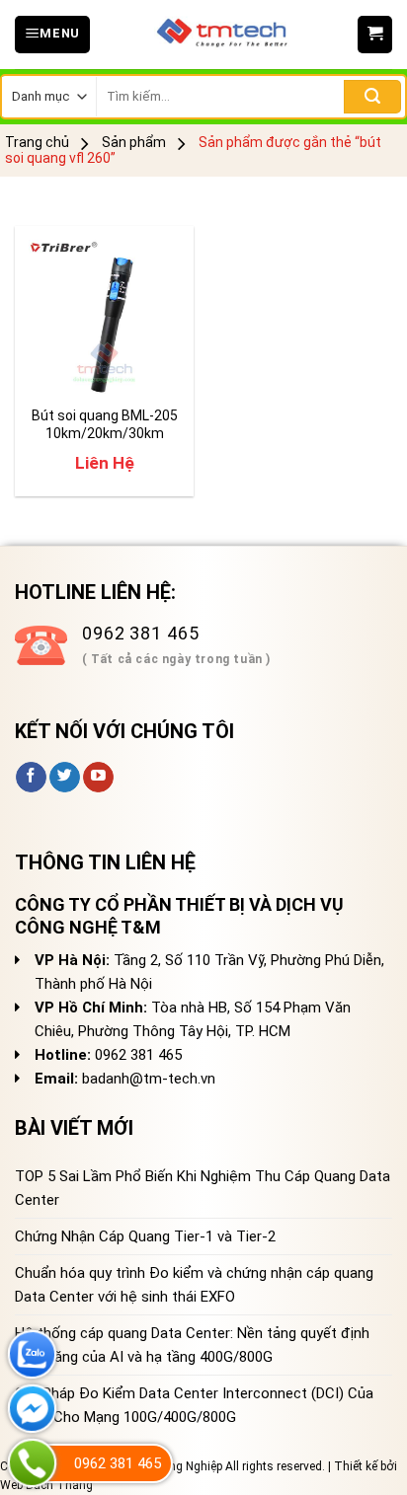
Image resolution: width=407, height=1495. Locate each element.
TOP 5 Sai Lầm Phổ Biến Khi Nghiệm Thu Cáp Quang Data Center (202, 1188)
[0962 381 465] (32, 1463)
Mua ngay (75, 368)
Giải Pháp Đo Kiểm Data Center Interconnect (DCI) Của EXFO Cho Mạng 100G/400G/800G (194, 1405)
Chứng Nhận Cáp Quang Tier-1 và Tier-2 (145, 1236)
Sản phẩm (134, 142)
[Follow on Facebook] (31, 777)
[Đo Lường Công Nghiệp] (224, 34)
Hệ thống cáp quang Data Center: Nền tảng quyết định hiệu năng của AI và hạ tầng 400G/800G (192, 1345)
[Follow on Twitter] (64, 777)
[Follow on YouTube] (98, 777)
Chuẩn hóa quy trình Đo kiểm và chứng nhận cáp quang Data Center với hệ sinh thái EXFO (194, 1285)
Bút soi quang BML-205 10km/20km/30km (105, 424)
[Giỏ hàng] (375, 34)
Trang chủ (37, 142)
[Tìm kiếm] (372, 96)
